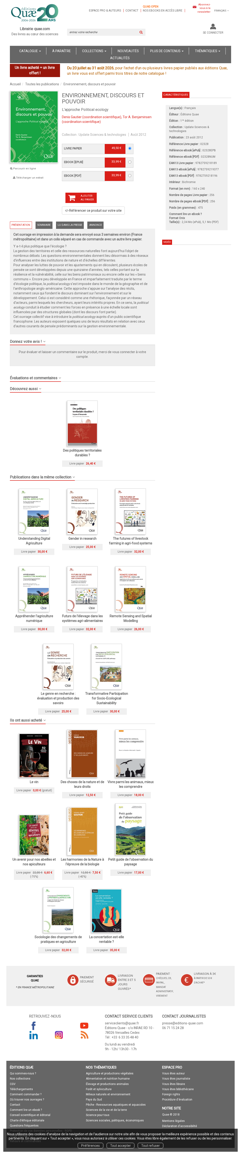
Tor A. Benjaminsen (137, 117)
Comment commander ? (25, 1094)
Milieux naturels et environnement (108, 1094)
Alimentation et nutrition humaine (108, 1078)
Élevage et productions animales (107, 1084)
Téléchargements (21, 1089)
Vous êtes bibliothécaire (178, 1089)
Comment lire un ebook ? (26, 1110)
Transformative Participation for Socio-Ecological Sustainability (106, 698)
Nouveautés (128, 51)
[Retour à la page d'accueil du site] (35, 13)
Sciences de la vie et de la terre (106, 1110)
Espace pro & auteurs (105, 10)
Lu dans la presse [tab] (70, 224)
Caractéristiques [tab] (175, 94)
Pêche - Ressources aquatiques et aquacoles (116, 1104)
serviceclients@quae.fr (122, 1023)
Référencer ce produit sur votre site (95, 210)
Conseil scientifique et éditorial (30, 1115)
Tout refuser (150, 1145)
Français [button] (220, 10)
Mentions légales (173, 1121)
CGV (13, 1084)
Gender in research (82, 538)
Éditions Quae (190, 114)
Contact (131, 10)
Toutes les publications (42, 84)
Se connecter (213, 32)
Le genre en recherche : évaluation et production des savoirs (58, 698)
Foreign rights (171, 1094)
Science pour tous (97, 1115)
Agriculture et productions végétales (109, 1073)
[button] (82, 339)
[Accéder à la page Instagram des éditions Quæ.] (59, 1035)
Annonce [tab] (95, 224)
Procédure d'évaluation (177, 1099)
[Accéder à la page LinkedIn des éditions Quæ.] (33, 1035)
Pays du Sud (94, 1099)
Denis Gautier (72, 117)
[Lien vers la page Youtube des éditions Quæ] (84, 1025)
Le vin (34, 782)
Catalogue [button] (29, 51)
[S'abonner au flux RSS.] (84, 1035)
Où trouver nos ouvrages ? (27, 1099)
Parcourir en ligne (24, 168)
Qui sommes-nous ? (23, 1073)
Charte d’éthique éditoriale (27, 1120)
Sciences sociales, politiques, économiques (115, 1120)
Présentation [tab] (21, 224)
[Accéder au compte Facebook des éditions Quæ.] (33, 1025)
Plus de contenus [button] (165, 51)
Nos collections (20, 1078)
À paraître (61, 51)
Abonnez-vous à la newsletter (203, 8)
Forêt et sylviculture (99, 1089)
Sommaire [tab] (44, 224)
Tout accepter (120, 1145)
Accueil (15, 84)
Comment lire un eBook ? (185, 214)
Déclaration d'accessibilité (179, 1126)
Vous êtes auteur (173, 1073)
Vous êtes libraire (173, 1084)
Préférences (90, 1145)
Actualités (120, 58)
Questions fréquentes (24, 1125)
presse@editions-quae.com (182, 1023)
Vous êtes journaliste (176, 1078)
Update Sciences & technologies (102, 135)
